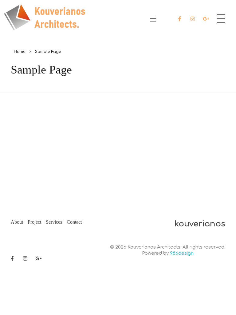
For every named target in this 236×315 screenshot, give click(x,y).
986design (182, 253)
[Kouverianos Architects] (46, 17)
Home (19, 52)
